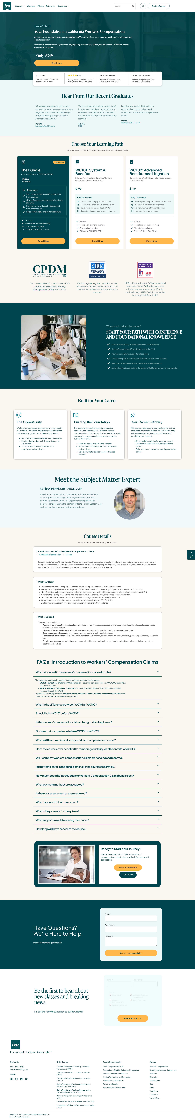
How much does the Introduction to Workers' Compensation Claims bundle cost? (85, 775)
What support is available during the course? (62, 820)
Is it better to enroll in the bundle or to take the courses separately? (75, 766)
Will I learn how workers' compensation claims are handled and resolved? (79, 757)
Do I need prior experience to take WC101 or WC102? (67, 731)
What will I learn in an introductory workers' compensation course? (76, 740)
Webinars (31, 6)
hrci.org (155, 283)
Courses (18, 6)
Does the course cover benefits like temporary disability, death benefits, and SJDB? (86, 749)
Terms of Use (25, 1117)
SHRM (107, 283)
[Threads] (26, 1079)
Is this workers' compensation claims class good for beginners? (74, 722)
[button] (20, 6)
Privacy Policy (14, 1117)
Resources (62, 6)
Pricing (41, 6)
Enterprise (50, 6)
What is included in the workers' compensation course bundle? (73, 672)
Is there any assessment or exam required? (61, 793)
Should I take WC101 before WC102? (58, 713)
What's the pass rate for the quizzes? (57, 811)
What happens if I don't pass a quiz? (57, 802)
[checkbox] (133, 1000)
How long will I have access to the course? (61, 829)
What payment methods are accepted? (60, 784)
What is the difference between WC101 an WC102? (66, 704)
